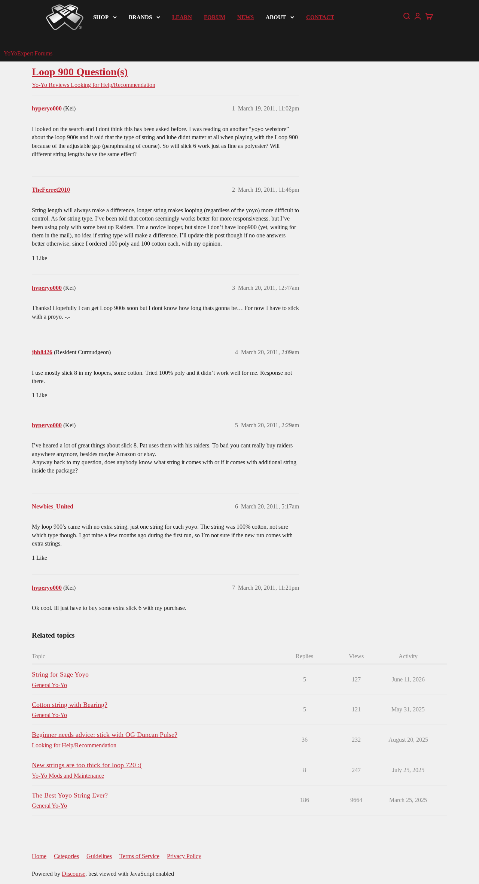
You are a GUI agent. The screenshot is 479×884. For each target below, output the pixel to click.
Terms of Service (139, 856)
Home (39, 856)
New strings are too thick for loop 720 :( (87, 765)
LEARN (182, 17)
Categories (66, 856)
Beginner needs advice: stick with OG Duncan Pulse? (104, 734)
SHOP (101, 17)
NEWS (245, 17)
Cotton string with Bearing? (69, 704)
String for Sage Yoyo (60, 674)
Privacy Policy (184, 856)
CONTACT (320, 17)
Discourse (73, 874)
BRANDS (140, 17)
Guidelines (99, 856)
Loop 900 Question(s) (80, 72)
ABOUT (276, 17)
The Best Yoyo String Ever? (70, 795)
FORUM (214, 17)
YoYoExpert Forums (28, 53)
